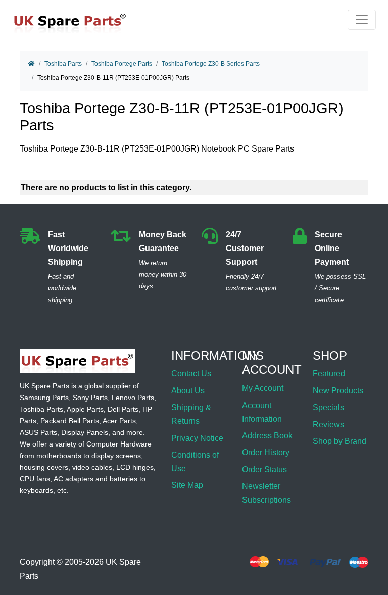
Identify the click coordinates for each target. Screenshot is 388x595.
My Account (262, 388)
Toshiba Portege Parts (121, 63)
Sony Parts (90, 397)
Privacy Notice (197, 438)
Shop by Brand (339, 441)
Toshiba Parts (63, 63)
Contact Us (191, 373)
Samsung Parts (44, 397)
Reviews (328, 424)
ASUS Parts (38, 432)
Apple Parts (85, 409)
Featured (329, 373)
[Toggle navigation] (362, 20)
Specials (328, 407)
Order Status (264, 469)
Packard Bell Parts (69, 421)
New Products (338, 390)
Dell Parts (123, 409)
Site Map (187, 485)
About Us (188, 390)
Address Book (267, 435)
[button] (369, 561)
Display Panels (84, 432)
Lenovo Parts (133, 397)
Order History (265, 452)
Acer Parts (119, 421)
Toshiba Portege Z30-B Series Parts (211, 63)
